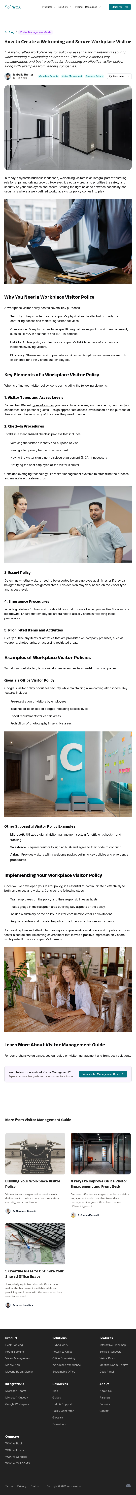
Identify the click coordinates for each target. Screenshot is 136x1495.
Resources (91, 6)
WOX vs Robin (14, 1443)
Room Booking (14, 1351)
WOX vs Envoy (14, 1450)
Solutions (63, 6)
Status (35, 1486)
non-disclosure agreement (62, 457)
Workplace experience (66, 1365)
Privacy (22, 1486)
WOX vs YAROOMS (17, 1463)
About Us (106, 1391)
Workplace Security (48, 76)
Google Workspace (17, 1404)
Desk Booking (14, 1345)
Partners (105, 1397)
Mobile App (12, 1365)
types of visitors (43, 405)
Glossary (58, 1417)
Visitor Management (72, 76)
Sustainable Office (63, 1371)
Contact (104, 1410)
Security (105, 1404)
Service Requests (110, 1351)
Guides (56, 1397)
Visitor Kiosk (107, 1358)
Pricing (79, 6)
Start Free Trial (120, 6)
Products (47, 6)
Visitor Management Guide (35, 32)
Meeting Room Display (19, 1371)
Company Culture (94, 76)
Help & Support (62, 1404)
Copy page (118, 76)
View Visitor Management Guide (101, 1074)
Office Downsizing (63, 1358)
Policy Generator (63, 1410)
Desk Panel (107, 1371)
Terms (9, 1486)
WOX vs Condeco (16, 1456)
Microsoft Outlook (16, 1397)
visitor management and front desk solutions (99, 1055)
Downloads (59, 1424)
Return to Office (62, 1351)
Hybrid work (60, 1345)
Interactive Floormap (113, 1345)
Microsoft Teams (15, 1391)
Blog (11, 32)
